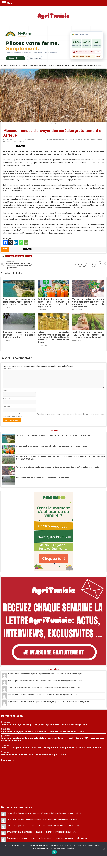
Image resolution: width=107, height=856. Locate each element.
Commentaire (9, 369)
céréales (19, 256)
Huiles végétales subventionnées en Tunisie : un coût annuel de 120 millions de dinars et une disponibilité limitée (53, 337)
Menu (10, 3)
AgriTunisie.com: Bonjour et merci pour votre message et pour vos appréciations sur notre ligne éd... (49, 701)
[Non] (103, 849)
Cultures (86, 140)
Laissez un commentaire (15, 142)
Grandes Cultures (96, 140)
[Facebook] (5, 242)
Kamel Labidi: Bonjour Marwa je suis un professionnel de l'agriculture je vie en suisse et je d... (46, 674)
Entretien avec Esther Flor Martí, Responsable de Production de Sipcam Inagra (19, 265)
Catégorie (13, 65)
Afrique (10, 256)
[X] (10, 242)
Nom (5, 391)
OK (54, 852)
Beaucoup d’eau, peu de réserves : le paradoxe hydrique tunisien (19, 335)
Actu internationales (38, 65)
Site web (6, 406)
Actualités (23, 65)
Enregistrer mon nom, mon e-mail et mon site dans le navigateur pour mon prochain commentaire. (53, 415)
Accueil (4, 65)
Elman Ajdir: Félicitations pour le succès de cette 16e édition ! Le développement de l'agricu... (46, 681)
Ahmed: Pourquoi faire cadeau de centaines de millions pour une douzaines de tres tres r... (45, 688)
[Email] (26, 242)
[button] (4, 2)
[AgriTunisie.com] (53, 13)
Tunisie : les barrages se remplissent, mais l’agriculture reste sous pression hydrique (19, 302)
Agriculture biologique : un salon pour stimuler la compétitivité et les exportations (53, 303)
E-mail (6, 399)
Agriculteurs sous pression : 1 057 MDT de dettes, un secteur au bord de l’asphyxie (88, 335)
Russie (28, 256)
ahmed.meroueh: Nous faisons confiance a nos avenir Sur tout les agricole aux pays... (43, 695)
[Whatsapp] (21, 242)
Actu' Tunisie (69, 140)
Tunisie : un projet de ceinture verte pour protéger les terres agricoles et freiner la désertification (88, 303)
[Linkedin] (16, 242)
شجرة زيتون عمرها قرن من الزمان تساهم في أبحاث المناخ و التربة (88, 264)
